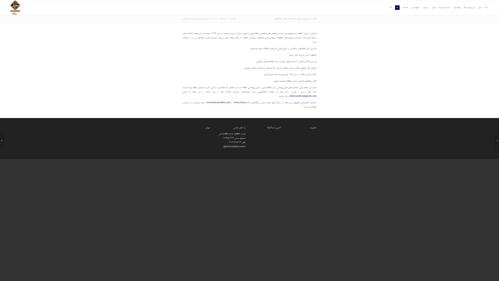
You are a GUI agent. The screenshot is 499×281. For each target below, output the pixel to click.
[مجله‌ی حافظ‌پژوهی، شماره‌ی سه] (497, 140)
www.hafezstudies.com (218, 102)
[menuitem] (486, 7)
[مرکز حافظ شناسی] (15, 7)
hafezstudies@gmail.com (303, 96)
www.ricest (239, 102)
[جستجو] (390, 7)
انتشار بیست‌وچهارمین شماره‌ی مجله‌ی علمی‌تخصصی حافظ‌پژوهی (295, 19)
